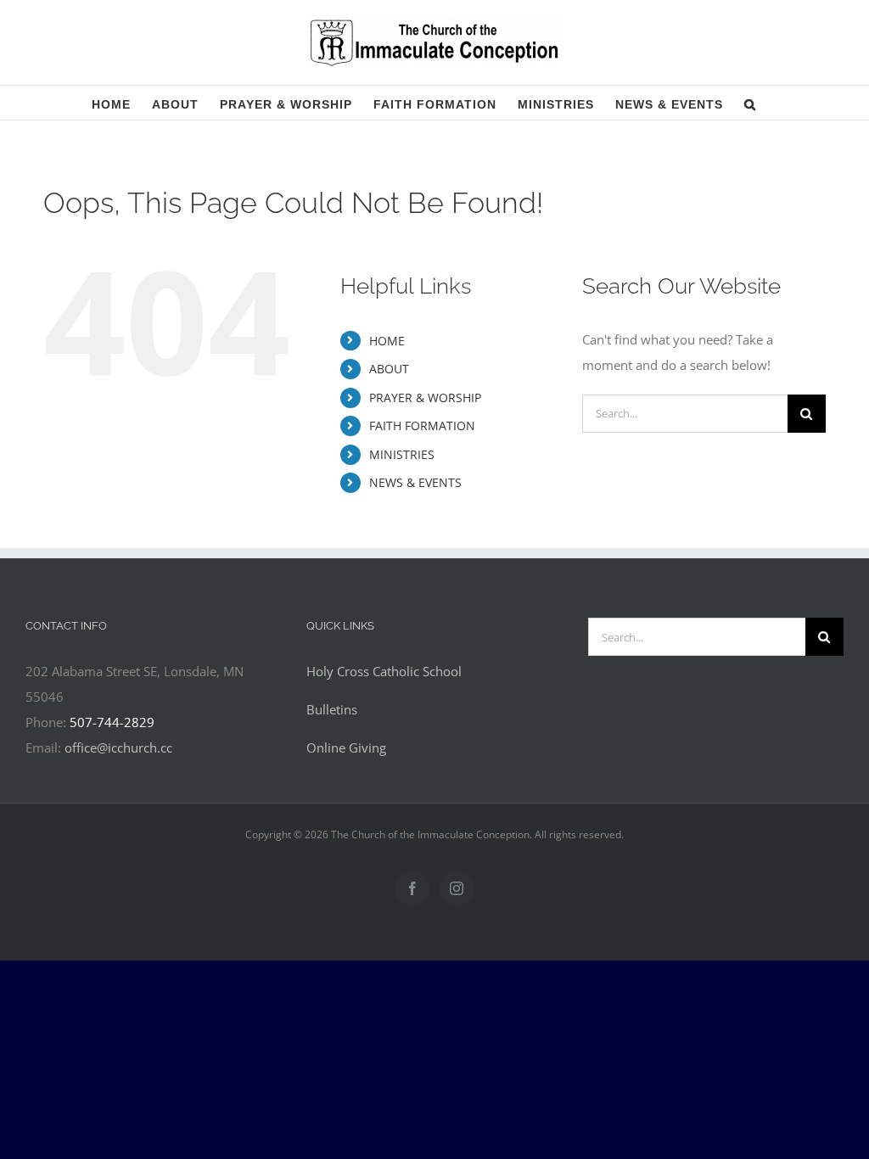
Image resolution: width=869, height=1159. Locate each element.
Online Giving (346, 747)
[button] (750, 103)
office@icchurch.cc (118, 747)
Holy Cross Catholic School (384, 671)
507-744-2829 (112, 722)
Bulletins (331, 709)
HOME (387, 341)
